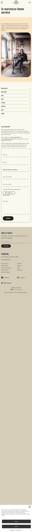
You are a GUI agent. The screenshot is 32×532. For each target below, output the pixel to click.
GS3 (2, 95)
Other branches (7, 283)
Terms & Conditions (6, 267)
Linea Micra (4, 88)
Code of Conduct (5, 272)
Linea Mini (4, 92)
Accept (16, 521)
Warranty (19, 263)
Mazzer (3, 106)
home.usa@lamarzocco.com (7, 139)
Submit (8, 218)
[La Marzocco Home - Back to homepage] (16, 2)
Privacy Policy (18, 530)
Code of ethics (5, 270)
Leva (2, 99)
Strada (3, 103)
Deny (16, 526)
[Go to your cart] (2, 2)
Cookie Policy (12, 530)
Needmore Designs (23, 292)
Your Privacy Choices (17, 289)
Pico (2, 110)
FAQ (18, 267)
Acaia (2, 113)
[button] (29, 507)
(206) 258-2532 (15, 137)
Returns (19, 265)
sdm (16, 292)
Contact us (20, 270)
